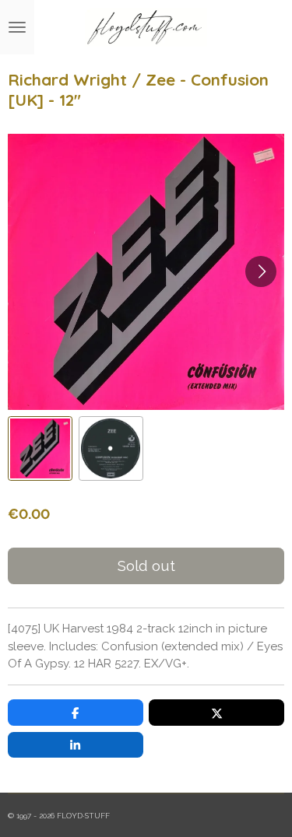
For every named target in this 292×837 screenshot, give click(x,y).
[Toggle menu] (17, 27)
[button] (40, 448)
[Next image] (260, 271)
